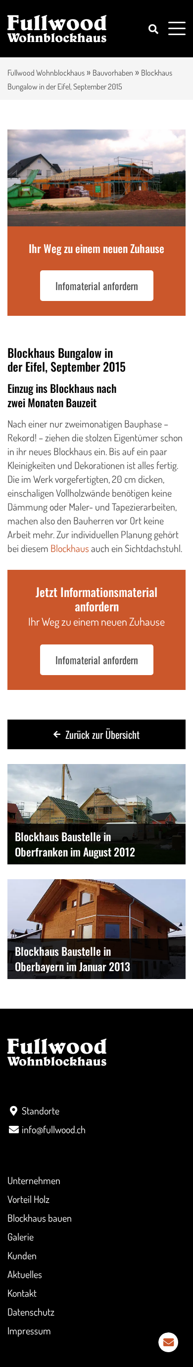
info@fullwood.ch (54, 1129)
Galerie (20, 1236)
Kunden (22, 1255)
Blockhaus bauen (39, 1217)
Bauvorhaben (113, 73)
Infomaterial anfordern (96, 285)
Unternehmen (33, 1180)
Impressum (29, 1330)
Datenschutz (30, 1311)
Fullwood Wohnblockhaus (46, 73)
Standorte (40, 1110)
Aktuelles (24, 1274)
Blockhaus (69, 548)
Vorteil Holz (28, 1199)
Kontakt (22, 1292)
